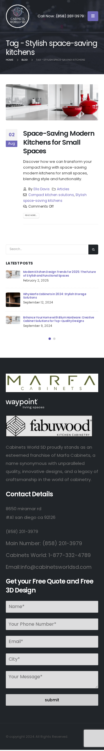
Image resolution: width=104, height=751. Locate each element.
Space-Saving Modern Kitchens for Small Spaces (58, 142)
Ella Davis (42, 189)
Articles (63, 189)
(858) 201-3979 (70, 16)
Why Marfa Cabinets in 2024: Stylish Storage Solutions (54, 296)
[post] (13, 274)
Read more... (31, 215)
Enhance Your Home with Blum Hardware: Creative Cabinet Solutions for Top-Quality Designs (58, 319)
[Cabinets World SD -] (17, 16)
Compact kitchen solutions (51, 195)
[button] (49, 338)
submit (52, 700)
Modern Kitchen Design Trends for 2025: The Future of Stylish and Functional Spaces (59, 274)
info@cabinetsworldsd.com (56, 567)
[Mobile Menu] (93, 16)
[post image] (52, 102)
